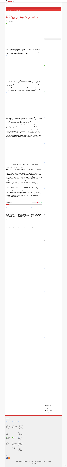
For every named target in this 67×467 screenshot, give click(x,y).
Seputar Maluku (21, 8)
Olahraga (37, 8)
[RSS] (9, 458)
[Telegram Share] (39, 202)
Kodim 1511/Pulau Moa (48, 408)
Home (7, 8)
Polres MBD (47, 412)
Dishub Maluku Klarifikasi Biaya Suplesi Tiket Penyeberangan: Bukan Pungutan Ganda (23, 226)
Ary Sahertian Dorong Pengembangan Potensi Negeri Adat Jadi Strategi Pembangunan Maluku (23, 215)
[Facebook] (7, 458)
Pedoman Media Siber (47, 461)
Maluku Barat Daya (48, 405)
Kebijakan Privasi (27, 461)
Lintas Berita (10, 20)
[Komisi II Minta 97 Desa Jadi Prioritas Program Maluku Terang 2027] (36, 210)
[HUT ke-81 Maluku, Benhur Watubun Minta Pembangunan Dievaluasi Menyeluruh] (11, 222)
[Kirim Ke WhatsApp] (41, 202)
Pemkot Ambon (47, 406)
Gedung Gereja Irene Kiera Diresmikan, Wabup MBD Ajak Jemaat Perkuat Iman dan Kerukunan (8, 433)
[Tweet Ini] (35, 202)
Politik (33, 8)
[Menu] (6, 1)
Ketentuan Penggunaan (38, 461)
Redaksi (9, 1)
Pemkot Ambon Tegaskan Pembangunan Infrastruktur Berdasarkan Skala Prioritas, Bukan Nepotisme (36, 226)
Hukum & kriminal (28, 8)
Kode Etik (21, 461)
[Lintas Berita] (8, 4)
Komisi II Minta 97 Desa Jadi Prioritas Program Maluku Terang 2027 (36, 215)
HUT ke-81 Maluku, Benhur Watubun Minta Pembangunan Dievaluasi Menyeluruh (11, 226)
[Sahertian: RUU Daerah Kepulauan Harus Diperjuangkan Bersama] (11, 210)
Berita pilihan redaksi (13, 8)
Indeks (14, 1)
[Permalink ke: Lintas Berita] (7, 21)
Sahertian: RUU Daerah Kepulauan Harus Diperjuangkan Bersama (10, 215)
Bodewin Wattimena (48, 410)
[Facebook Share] (33, 202)
